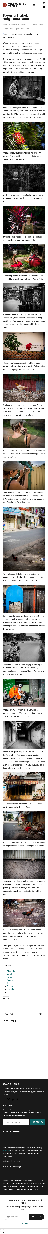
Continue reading (24, 1223)
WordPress (16, 1161)
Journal (40, 24)
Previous (9, 1014)
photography (20, 29)
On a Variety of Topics (18, 5)
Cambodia (12, 29)
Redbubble (6, 1151)
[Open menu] (34, 5)
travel (28, 29)
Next (41, 1014)
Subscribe (38, 1122)
